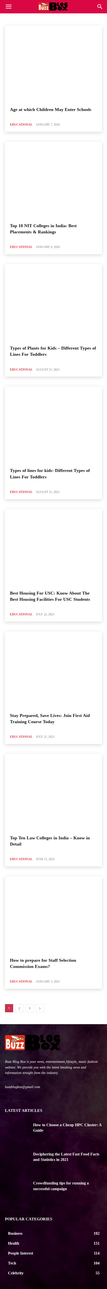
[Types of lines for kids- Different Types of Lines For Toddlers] (53, 425)
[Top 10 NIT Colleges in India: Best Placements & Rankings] (53, 180)
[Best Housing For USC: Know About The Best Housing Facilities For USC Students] (53, 547)
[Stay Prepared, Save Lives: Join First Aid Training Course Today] (53, 670)
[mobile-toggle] (8, 6)
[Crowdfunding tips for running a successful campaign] (17, 1191)
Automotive (27, 19)
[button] (100, 6)
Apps (10, 19)
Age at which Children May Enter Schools (50, 109)
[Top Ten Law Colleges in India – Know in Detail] (53, 792)
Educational (21, 124)
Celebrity (65, 19)
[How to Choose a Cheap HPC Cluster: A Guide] (17, 1132)
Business (47, 19)
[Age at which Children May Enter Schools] (53, 64)
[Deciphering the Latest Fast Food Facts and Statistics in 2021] (17, 1162)
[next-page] (40, 1008)
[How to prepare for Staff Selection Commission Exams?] (53, 915)
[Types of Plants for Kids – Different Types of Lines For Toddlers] (53, 302)
